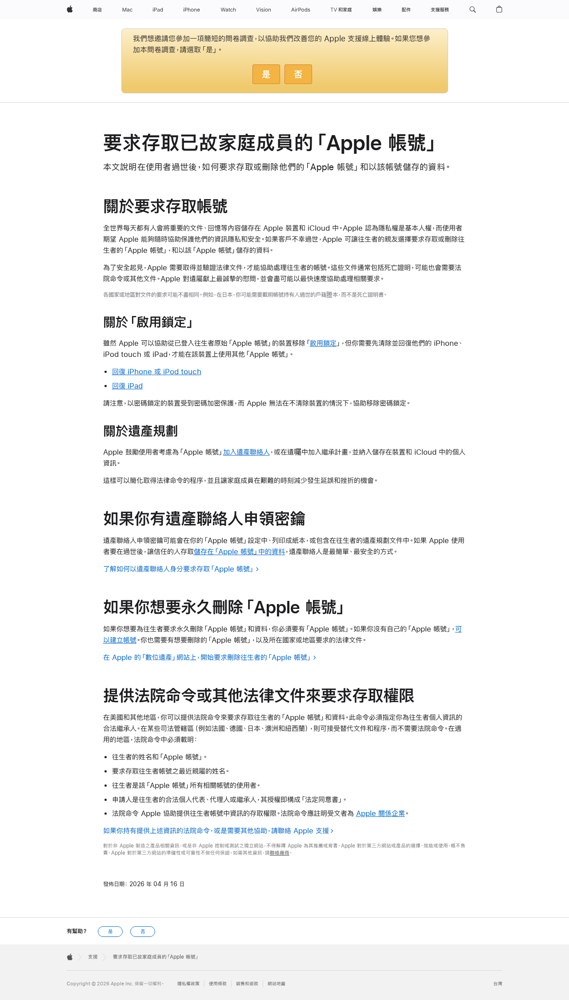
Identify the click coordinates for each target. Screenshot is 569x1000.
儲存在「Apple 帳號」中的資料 (239, 551)
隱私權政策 (188, 983)
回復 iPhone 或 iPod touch (156, 371)
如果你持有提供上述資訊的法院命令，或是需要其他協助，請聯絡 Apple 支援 (216, 830)
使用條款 (218, 983)
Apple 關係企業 (380, 813)
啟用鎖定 (323, 343)
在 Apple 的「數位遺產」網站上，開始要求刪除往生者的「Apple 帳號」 (207, 657)
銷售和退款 (247, 983)
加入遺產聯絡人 (246, 452)
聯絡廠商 (279, 853)
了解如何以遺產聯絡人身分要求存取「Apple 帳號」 (178, 568)
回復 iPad (127, 385)
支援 (93, 957)
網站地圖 (276, 983)
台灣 (497, 983)
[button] (473, 10)
